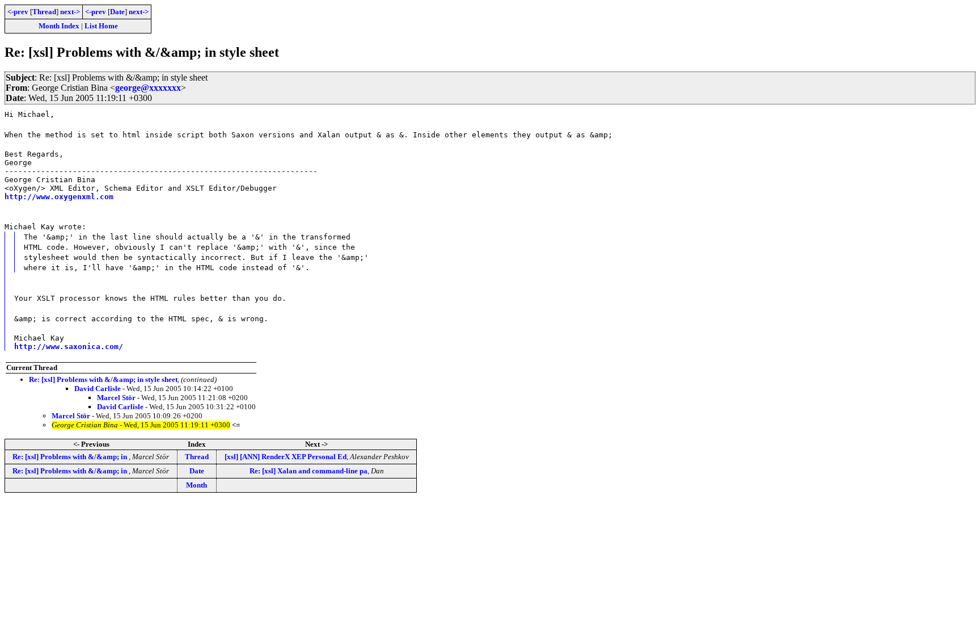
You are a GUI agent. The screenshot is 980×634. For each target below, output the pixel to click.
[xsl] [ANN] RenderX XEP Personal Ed (286, 456)
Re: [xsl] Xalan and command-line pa (309, 471)
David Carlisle (97, 388)
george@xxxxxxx (148, 88)
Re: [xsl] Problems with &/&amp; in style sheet (103, 379)
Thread (44, 11)
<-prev (17, 11)
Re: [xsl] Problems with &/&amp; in (70, 456)
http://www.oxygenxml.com (59, 196)
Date (117, 11)
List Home (101, 26)
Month (196, 485)
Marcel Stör (116, 397)
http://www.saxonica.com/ (68, 346)
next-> (70, 11)
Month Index (59, 26)
